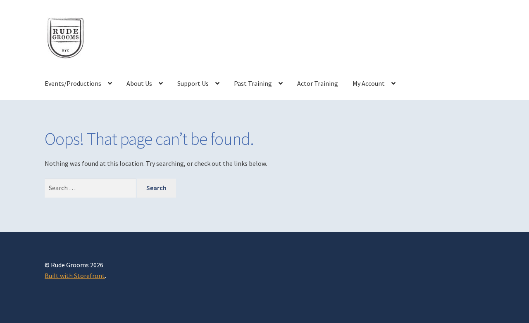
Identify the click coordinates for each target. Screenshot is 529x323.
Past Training (253, 83)
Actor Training (317, 83)
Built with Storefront (75, 275)
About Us (139, 83)
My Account (369, 83)
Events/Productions (73, 83)
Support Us (193, 83)
